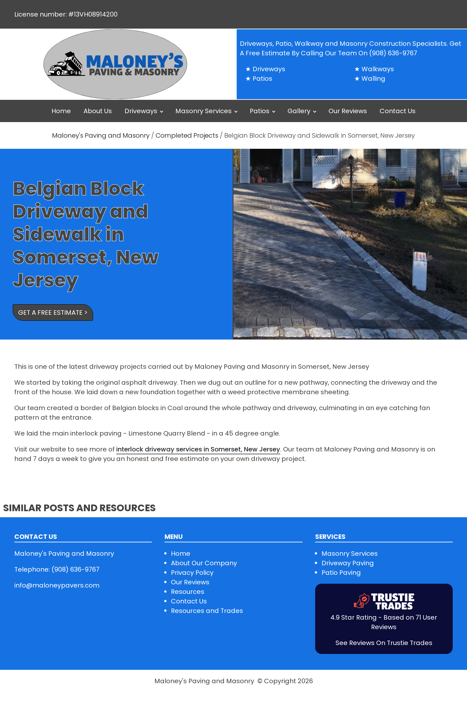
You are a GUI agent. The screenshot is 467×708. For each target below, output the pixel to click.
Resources (187, 591)
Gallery (299, 111)
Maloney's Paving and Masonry (101, 135)
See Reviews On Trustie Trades (383, 642)
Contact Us (398, 111)
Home (61, 111)
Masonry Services (203, 111)
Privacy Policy (192, 572)
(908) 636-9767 (393, 53)
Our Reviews (347, 111)
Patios (259, 111)
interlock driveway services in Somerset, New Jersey (198, 449)
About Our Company (204, 563)
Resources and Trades (207, 610)
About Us (98, 111)
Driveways (141, 111)
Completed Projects (187, 135)
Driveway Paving (347, 563)
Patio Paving (341, 572)
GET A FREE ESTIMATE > (53, 312)
